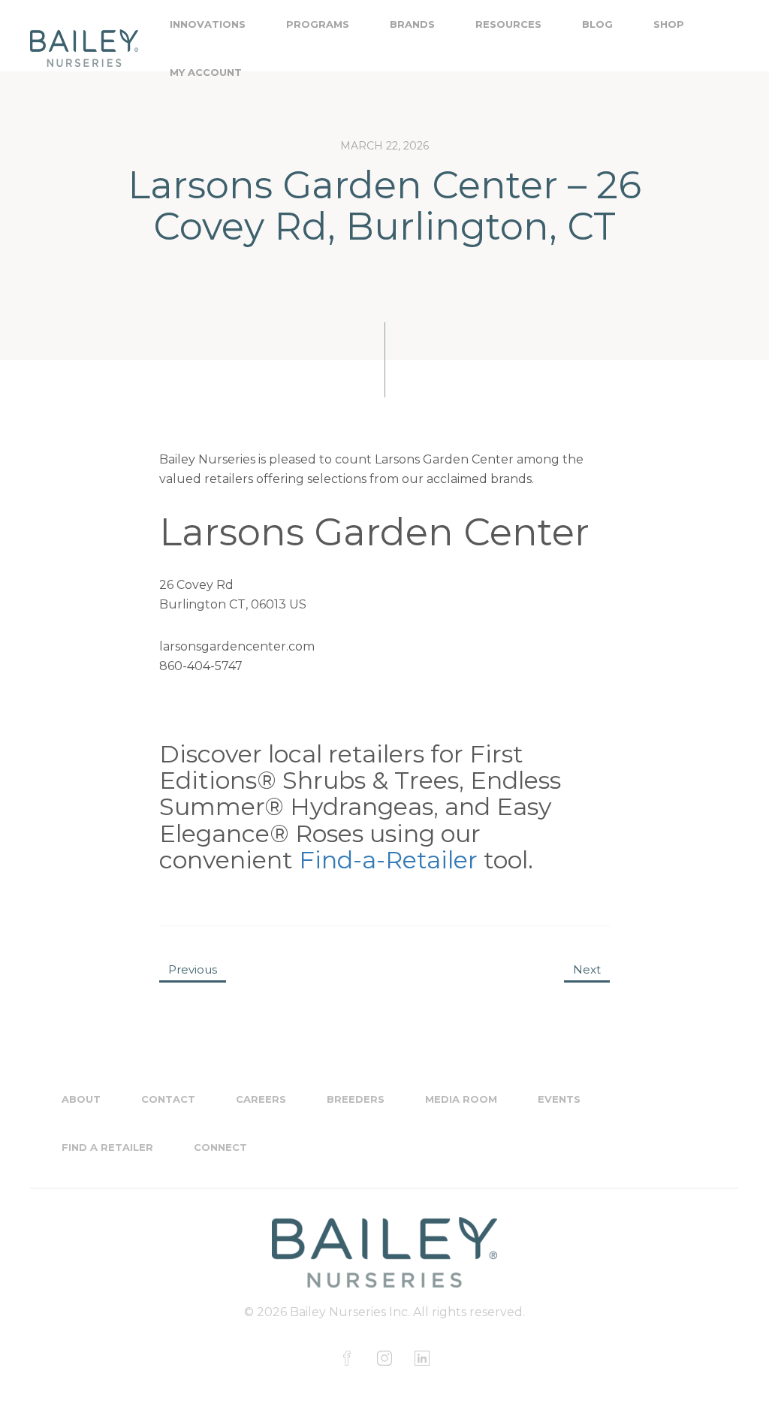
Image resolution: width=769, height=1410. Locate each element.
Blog (597, 24)
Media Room (461, 1099)
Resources (508, 24)
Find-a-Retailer (388, 859)
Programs (317, 24)
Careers (261, 1099)
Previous (192, 969)
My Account (206, 72)
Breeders (355, 1099)
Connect (220, 1147)
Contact (168, 1099)
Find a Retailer (107, 1147)
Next (587, 969)
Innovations (208, 24)
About (81, 1099)
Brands (412, 24)
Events (559, 1099)
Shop (668, 24)
